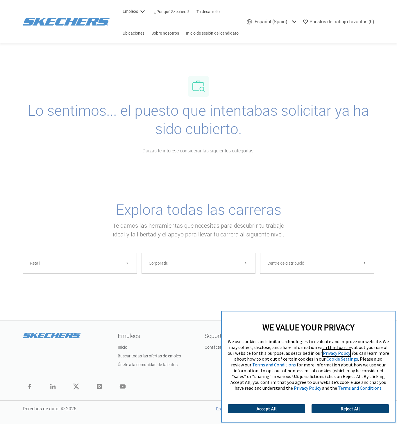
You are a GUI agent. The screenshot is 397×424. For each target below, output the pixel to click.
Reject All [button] (350, 408)
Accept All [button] (267, 408)
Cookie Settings (342, 359)
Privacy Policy (336, 353)
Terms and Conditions (274, 365)
